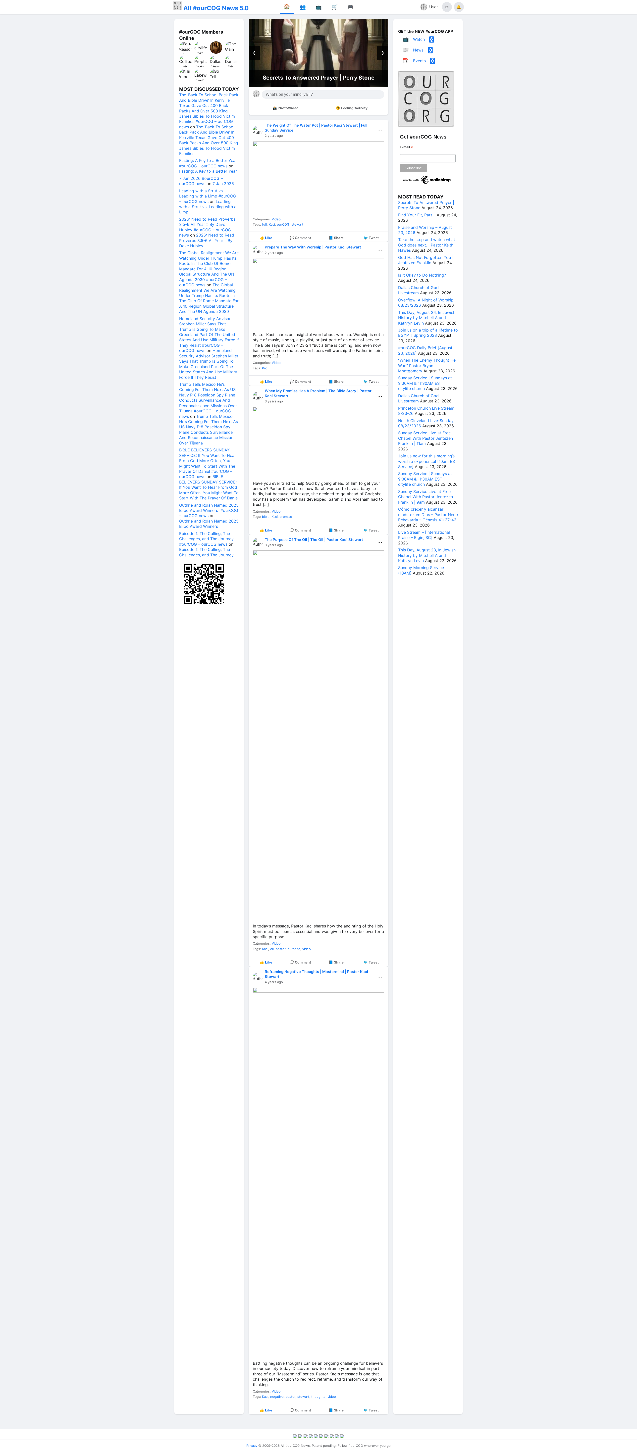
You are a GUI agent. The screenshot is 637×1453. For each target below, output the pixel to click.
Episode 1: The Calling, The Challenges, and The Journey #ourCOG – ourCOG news (206, 539)
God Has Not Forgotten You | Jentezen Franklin (425, 260)
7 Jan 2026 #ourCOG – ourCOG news (201, 181)
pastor (280, 949)
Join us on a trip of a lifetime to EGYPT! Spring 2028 (428, 333)
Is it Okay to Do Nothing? (422, 275)
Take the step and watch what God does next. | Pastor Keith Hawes (426, 245)
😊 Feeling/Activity (352, 108)
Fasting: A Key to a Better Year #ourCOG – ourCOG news (208, 163)
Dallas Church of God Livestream (418, 290)
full (264, 224)
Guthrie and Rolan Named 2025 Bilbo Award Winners (209, 524)
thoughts (318, 1397)
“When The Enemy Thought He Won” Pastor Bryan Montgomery (427, 365)
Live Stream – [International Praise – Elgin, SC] (424, 535)
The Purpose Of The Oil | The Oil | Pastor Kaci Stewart (314, 539)
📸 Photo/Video (285, 108)
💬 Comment (300, 238)
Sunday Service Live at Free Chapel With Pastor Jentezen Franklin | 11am (425, 438)
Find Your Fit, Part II (318, 77)
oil (272, 949)
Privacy (251, 1446)
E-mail (406, 147)
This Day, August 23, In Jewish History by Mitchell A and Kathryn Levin (427, 555)
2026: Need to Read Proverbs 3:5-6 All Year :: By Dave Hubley (206, 240)
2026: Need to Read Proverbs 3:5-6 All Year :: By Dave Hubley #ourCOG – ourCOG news (207, 227)
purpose (293, 949)
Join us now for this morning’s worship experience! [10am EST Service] (427, 461)
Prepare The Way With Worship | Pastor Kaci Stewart (313, 247)
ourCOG (283, 224)
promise (286, 517)
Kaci (272, 224)
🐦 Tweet (371, 238)
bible (265, 517)
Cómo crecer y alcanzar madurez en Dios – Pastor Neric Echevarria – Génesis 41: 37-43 (428, 514)
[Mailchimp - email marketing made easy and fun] (427, 184)
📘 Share (336, 238)
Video (276, 219)
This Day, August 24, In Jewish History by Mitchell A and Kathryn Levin (426, 318)
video (306, 949)
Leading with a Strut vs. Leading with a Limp (207, 207)
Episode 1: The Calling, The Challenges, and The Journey (206, 552)
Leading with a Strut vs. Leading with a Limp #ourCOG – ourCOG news (207, 196)
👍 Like (266, 238)
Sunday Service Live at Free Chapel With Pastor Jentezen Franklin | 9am (425, 497)
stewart (297, 224)
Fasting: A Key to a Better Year (208, 171)
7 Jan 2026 (223, 183)
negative (277, 1397)
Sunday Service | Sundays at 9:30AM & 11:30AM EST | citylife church (425, 383)
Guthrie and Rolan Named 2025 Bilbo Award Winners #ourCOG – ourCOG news (209, 510)
